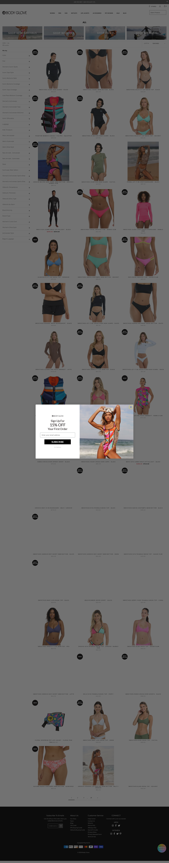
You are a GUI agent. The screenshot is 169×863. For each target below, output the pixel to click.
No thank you (57, 447)
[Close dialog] (131, 407)
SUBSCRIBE (58, 441)
